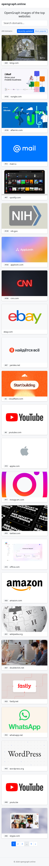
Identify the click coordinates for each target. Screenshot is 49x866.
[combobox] (24, 23)
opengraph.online (14, 4)
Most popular (40, 31)
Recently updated (25, 31)
